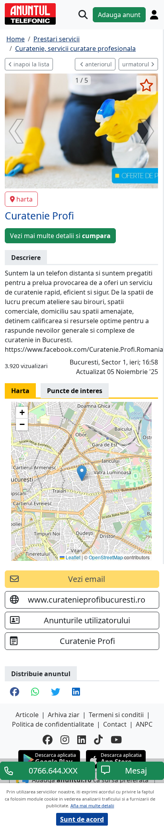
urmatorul (136, 64)
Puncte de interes (74, 390)
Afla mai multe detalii (92, 806)
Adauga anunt (119, 14)
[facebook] (48, 739)
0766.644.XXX (53, 770)
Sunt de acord (82, 819)
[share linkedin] (76, 692)
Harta (20, 390)
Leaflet (72, 557)
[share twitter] (55, 692)
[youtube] (116, 739)
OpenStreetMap (106, 557)
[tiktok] (98, 739)
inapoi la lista (30, 64)
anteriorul (98, 64)
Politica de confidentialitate (53, 724)
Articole (27, 714)
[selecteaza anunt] (146, 85)
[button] (82, 473)
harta (24, 199)
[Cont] (154, 14)
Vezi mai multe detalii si (60, 235)
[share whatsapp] (35, 692)
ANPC (144, 724)
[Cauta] (83, 14)
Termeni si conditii (116, 714)
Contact (115, 724)
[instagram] (65, 739)
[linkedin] (81, 739)
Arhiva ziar (64, 714)
